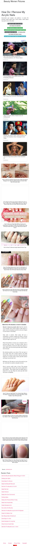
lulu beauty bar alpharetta (15, 25)
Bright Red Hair (5, 489)
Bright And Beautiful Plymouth (8, 483)
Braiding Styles (5, 497)
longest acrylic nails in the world (15, 23)
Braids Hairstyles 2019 (7, 505)
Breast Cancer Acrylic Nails (8, 524)
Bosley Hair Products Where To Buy (9, 499)
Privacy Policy (17, 543)
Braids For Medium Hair (7, 513)
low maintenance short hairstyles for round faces (15, 36)
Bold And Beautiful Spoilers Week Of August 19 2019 (13, 475)
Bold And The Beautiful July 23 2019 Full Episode (12, 510)
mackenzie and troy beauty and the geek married (15, 30)
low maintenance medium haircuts (15, 28)
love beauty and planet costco (15, 34)
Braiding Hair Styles (6, 478)
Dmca (4, 543)
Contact (10, 543)
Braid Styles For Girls (6, 518)
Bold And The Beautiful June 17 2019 (10, 526)
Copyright (24, 543)
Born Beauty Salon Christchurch (9, 516)
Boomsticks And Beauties (7, 508)
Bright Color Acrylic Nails (7, 502)
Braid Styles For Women (7, 481)
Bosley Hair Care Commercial (8, 494)
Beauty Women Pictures (14, 1)
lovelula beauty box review (10, 32)
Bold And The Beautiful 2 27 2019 (9, 486)
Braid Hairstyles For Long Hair (8, 521)
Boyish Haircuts (5, 491)
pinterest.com (9, 469)
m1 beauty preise (21, 32)
